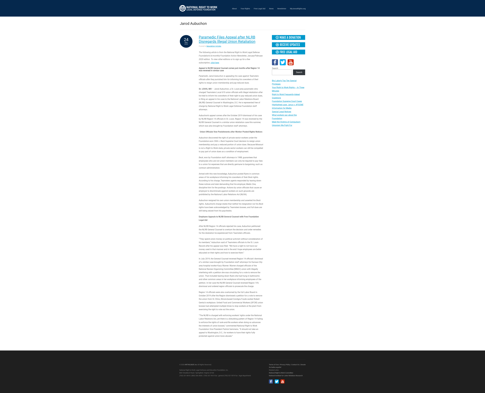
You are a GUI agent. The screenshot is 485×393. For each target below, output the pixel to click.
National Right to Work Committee (281, 373)
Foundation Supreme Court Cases (287, 101)
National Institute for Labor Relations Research (286, 376)
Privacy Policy (285, 365)
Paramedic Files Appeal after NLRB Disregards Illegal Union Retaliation (227, 39)
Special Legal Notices (281, 111)
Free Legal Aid (259, 9)
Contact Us (295, 365)
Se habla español (275, 367)
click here (215, 62)
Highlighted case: (287, 105)
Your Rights (245, 9)
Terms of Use (274, 365)
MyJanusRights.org (298, 9)
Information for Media (282, 108)
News (271, 9)
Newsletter (281, 9)
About (234, 9)
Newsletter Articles (214, 46)
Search (275, 68)
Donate (303, 365)
